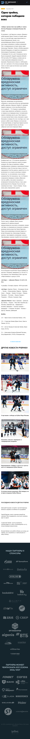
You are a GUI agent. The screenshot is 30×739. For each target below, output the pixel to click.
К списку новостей (15, 341)
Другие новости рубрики (14, 347)
